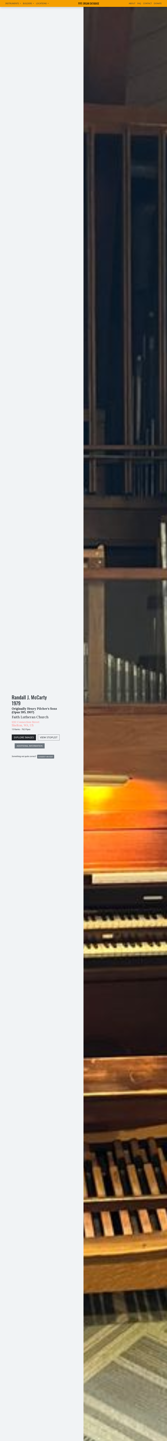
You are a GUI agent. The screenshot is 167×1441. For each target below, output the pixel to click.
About (132, 3)
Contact (147, 3)
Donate (158, 3)
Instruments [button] (12, 3)
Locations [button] (41, 3)
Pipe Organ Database (88, 3)
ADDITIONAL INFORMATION (30, 746)
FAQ (139, 3)
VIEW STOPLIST (48, 737)
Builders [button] (28, 3)
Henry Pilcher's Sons (42, 709)
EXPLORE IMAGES (24, 737)
